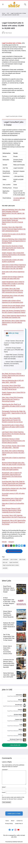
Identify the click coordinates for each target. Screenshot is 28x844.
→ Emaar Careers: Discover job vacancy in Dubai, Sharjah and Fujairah (14, 343)
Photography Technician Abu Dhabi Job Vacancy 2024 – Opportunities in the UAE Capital (14, 413)
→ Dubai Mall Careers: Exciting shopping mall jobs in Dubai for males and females (13, 356)
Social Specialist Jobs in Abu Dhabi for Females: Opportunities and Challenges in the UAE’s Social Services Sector (13, 483)
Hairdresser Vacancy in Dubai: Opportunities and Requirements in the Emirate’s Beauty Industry (13, 440)
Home (3, 13)
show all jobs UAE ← (14, 745)
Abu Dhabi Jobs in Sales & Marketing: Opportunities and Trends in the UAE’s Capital (13, 452)
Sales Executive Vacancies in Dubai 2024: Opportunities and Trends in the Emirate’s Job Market (13, 247)
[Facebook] (9, 830)
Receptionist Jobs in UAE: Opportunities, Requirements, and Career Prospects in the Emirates (14, 522)
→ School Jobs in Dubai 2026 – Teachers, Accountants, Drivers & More (13, 363)
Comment (5, 769)
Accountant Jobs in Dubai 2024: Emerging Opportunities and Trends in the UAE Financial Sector (13, 387)
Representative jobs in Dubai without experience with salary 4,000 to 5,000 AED (13, 427)
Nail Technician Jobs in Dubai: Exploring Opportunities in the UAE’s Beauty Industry (13, 322)
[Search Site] (25, 4)
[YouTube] (18, 830)
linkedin (4, 542)
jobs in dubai (13, 559)
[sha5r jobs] (14, 4)
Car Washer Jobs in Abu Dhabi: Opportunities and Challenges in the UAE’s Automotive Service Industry (12, 290)
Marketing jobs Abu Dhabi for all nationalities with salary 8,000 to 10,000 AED (13, 406)
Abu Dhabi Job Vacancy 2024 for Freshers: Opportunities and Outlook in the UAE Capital (13, 375)
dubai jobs (5, 559)
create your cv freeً (14, 813)
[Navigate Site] (3, 4)
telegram (11, 542)
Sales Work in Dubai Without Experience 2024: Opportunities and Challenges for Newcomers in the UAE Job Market (14, 266)
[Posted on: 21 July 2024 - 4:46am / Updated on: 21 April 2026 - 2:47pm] (14, 32)
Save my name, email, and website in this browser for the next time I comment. (13, 798)
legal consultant (13, 562)
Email (4, 792)
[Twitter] (12, 830)
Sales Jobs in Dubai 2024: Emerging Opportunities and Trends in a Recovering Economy (12, 399)
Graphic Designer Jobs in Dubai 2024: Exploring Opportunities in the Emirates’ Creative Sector (13, 254)
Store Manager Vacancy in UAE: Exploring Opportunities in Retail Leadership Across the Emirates (11, 510)
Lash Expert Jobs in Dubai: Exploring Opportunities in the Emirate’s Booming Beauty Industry (13, 433)
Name (4, 787)
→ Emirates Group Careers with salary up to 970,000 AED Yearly (13, 350)
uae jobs (5, 568)
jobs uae (5, 562)
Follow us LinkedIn (15, 551)
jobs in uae (22, 559)
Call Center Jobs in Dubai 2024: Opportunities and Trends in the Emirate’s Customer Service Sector (12, 420)
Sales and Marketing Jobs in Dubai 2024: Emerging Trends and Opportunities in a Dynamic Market (14, 241)
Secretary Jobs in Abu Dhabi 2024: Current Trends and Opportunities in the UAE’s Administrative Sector (13, 229)
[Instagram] (15, 830)
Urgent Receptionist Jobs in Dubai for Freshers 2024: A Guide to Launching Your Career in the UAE (13, 283)
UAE (8, 13)
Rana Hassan (8, 32)
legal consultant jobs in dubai (11, 565)
